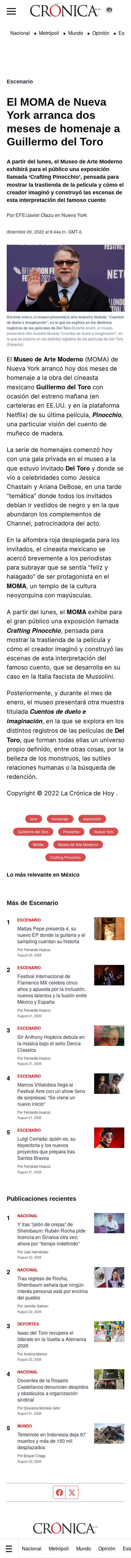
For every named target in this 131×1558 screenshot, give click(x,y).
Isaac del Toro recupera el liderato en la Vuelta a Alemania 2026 (51, 1339)
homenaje (60, 818)
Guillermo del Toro (33, 831)
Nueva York (103, 831)
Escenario (20, 82)
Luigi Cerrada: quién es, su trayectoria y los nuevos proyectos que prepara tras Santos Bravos (46, 1148)
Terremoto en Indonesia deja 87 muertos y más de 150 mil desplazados (51, 1441)
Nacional (31, 1548)
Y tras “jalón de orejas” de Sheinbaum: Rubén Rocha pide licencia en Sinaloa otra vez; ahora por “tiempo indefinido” (51, 1234)
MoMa (38, 844)
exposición (92, 818)
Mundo (83, 1548)
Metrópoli (59, 1548)
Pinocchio (71, 831)
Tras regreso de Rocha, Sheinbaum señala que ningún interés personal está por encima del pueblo (52, 1288)
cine (33, 818)
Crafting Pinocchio (65, 857)
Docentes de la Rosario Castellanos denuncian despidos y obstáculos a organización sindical (52, 1390)
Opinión (106, 1548)
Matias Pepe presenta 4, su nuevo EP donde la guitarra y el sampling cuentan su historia (51, 935)
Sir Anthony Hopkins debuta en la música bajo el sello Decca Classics (51, 1043)
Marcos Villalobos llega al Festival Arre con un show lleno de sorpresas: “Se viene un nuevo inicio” (51, 1094)
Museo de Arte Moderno (78, 844)
